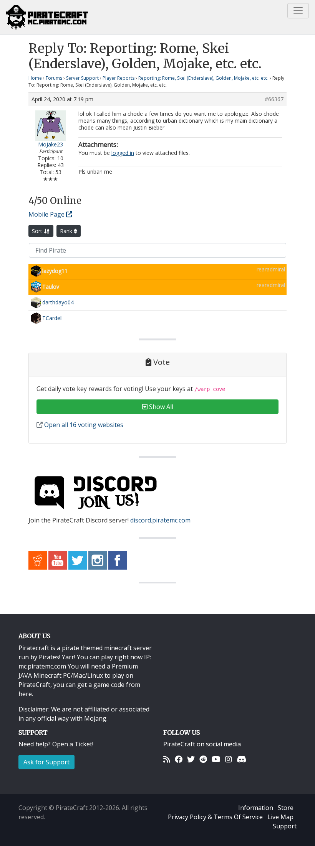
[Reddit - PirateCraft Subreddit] (37, 559)
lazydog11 (55, 270)
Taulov (50, 286)
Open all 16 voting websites (83, 425)
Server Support (82, 78)
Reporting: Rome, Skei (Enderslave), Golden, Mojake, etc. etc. (203, 78)
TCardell (52, 318)
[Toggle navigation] (298, 10)
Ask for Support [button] (46, 762)
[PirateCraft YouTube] (57, 559)
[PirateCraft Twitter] (77, 559)
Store (285, 807)
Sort (38, 231)
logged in (122, 152)
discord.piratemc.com (160, 520)
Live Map (280, 817)
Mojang (95, 718)
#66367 (274, 99)
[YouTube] (216, 759)
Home (35, 78)
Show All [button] (160, 406)
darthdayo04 (58, 302)
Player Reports (118, 78)
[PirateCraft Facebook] (117, 559)
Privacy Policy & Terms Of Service (215, 817)
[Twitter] (191, 759)
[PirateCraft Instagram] (97, 559)
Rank (67, 231)
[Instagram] (228, 759)
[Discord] (241, 759)
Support (285, 826)
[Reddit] (203, 759)
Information (255, 807)
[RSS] (166, 759)
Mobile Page (47, 214)
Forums (54, 78)
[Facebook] (178, 759)
